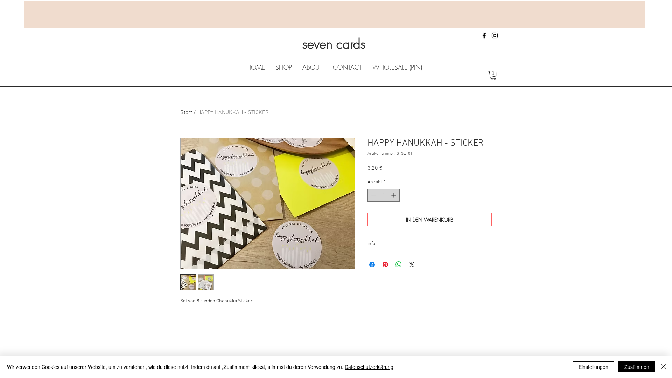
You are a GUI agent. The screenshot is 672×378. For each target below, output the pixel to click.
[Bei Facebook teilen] (372, 264)
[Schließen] (663, 366)
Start (186, 112)
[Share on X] (412, 264)
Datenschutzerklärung (369, 366)
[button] (493, 75)
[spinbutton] (383, 195)
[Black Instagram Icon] (495, 35)
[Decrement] (373, 195)
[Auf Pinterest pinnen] (385, 264)
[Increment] (394, 195)
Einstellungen (593, 366)
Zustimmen (636, 366)
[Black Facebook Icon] (484, 35)
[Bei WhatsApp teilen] (398, 264)
